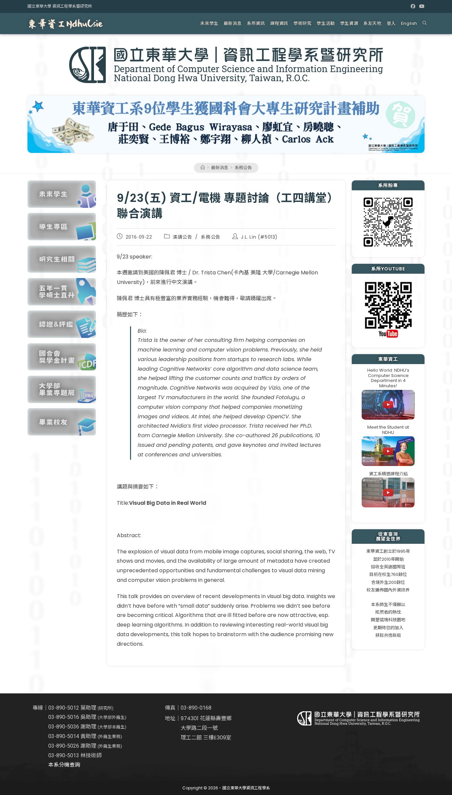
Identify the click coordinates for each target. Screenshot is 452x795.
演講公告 (182, 237)
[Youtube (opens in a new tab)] (421, 6)
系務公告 (243, 167)
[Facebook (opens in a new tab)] (413, 6)
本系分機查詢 (64, 765)
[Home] (203, 167)
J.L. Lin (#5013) (259, 237)
